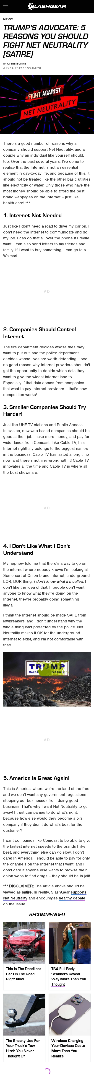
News (8, 19)
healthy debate (72, 898)
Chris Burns (16, 63)
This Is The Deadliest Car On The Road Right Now (23, 973)
